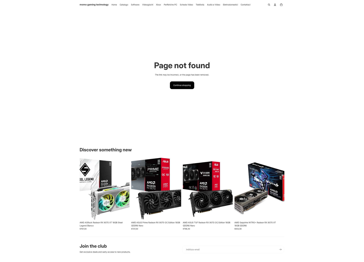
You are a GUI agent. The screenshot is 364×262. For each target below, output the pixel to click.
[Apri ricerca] (269, 5)
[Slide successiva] (125, 188)
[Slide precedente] (84, 188)
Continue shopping (182, 85)
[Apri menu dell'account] (275, 5)
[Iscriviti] (280, 249)
